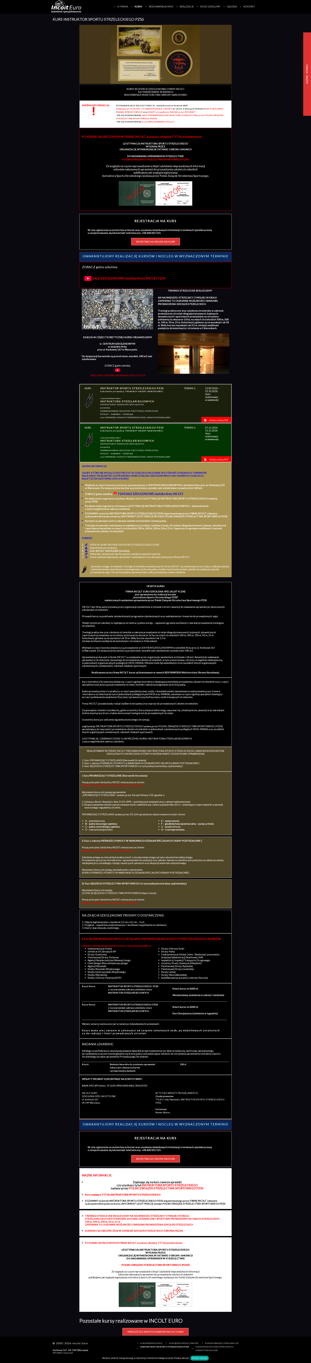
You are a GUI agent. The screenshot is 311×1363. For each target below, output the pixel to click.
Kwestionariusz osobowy (103, 547)
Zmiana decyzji (199, 1358)
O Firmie (122, 6)
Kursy (138, 6)
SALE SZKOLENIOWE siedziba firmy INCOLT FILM (128, 278)
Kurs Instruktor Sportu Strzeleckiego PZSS (164, 1347)
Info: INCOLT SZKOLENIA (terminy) (110, 550)
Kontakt (249, 6)
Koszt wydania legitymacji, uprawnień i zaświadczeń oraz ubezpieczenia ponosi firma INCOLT (140, 557)
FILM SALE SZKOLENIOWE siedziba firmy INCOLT (151, 494)
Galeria (232, 6)
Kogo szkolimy (210, 6)
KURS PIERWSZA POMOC (151, 1343)
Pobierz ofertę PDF (218, 420)
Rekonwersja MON (161, 6)
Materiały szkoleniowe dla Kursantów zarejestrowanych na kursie (125, 553)
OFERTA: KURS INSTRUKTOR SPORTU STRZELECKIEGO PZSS (124, 544)
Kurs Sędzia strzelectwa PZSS (183, 1343)
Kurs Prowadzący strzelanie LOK (222, 1343)
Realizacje (187, 6)
